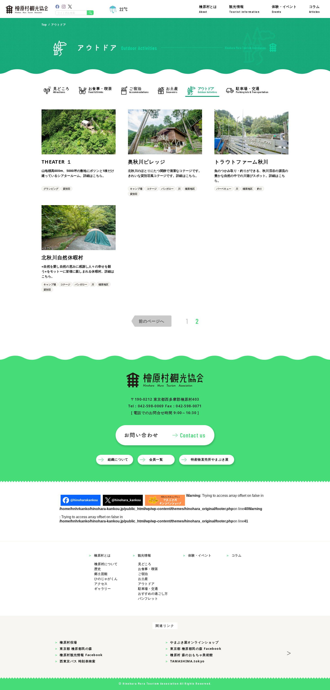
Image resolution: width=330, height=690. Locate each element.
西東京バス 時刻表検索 (77, 661)
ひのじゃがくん (106, 579)
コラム (314, 8)
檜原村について (106, 564)
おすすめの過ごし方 (153, 593)
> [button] (289, 652)
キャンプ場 (136, 188)
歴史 (97, 569)
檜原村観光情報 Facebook (81, 655)
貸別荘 (66, 188)
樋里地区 (190, 188)
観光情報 (244, 8)
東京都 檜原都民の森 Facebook (195, 648)
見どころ (144, 564)
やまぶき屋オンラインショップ (194, 642)
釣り (259, 188)
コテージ (152, 188)
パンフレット (148, 598)
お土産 (143, 579)
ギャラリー (102, 588)
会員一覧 (156, 459)
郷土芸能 (101, 574)
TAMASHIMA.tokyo (187, 661)
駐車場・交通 (148, 588)
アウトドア (146, 583)
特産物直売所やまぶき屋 (210, 459)
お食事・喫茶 (148, 569)
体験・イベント (284, 8)
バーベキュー (223, 188)
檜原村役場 (68, 642)
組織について (118, 459)
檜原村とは (208, 8)
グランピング (51, 188)
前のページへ (151, 321)
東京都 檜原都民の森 (76, 648)
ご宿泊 (143, 574)
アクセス (101, 583)
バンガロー (167, 188)
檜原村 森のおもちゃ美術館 (191, 655)
